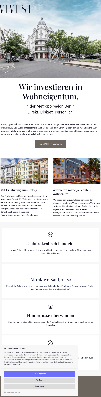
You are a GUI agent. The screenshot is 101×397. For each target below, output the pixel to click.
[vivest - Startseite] (15, 9)
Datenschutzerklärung (12, 392)
